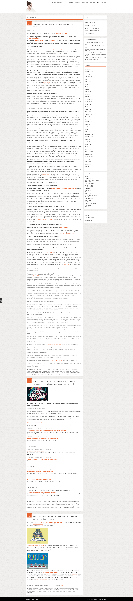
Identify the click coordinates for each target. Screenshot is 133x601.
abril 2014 (87, 93)
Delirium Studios (50, 504)
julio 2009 (87, 158)
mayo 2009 (88, 161)
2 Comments (74, 374)
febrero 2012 (88, 119)
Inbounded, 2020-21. (90, 32)
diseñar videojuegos (68, 504)
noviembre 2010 (89, 136)
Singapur (73, 233)
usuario (66, 507)
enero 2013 (88, 109)
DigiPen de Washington (64, 233)
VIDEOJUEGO (88, 205)
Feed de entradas (89, 217)
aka (35, 545)
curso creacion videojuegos (72, 503)
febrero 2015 (88, 88)
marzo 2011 (88, 131)
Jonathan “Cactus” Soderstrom (44, 219)
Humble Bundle (66, 264)
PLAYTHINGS (85, 2)
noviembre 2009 (89, 153)
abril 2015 (87, 86)
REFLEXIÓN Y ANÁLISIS (91, 195)
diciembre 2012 (89, 111)
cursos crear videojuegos (49, 371)
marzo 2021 (88, 69)
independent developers (58, 589)
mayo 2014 (88, 91)
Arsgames (77, 501)
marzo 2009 (88, 164)
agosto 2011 (88, 124)
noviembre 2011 (89, 121)
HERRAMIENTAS (89, 188)
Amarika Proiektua (66, 501)
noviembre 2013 (89, 99)
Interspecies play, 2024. (90, 25)
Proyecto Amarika (58, 49)
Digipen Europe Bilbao (61, 33)
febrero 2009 (88, 166)
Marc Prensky (50, 252)
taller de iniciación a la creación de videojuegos (63, 188)
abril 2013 (87, 106)
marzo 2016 (88, 81)
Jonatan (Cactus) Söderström (69, 589)
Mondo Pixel (47, 372)
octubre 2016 (88, 76)
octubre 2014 (88, 89)
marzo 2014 (88, 94)
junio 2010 (87, 143)
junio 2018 (87, 74)
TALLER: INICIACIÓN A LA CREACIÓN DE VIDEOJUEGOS (41, 492)
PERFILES (87, 191)
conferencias (58, 369)
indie (34, 372)
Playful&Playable (39, 40)
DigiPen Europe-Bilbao (57, 360)
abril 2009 (87, 163)
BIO (65, 2)
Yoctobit (53, 40)
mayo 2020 (88, 73)
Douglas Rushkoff (46, 174)
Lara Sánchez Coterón (40, 372)
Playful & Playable (37, 276)
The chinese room (51, 507)
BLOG (98, 2)
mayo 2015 (88, 84)
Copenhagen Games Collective (38, 589)
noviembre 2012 (89, 113)
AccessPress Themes (102, 599)
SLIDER (87, 196)
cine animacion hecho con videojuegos (38, 503)
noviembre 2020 (89, 71)
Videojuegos (56, 374)
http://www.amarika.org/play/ (34, 422)
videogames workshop (90, 203)
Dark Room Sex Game (41, 579)
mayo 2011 (88, 129)
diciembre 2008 (89, 168)
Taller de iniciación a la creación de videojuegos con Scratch (95, 54)
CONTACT (103, 2)
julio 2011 (87, 126)
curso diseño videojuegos (38, 371)
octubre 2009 (88, 154)
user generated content (60, 507)
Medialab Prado (46, 591)
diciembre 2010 (89, 134)
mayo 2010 (88, 144)
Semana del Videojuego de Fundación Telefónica (49, 522)
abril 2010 (87, 146)
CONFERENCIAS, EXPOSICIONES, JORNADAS (46, 501)
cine (28, 503)
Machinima (37, 506)
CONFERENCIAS (89, 178)
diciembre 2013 (89, 98)
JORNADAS (88, 190)
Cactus (63, 588)
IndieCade (74, 574)
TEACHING (77, 2)
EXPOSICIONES (89, 185)
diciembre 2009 (89, 151)
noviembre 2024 (89, 68)
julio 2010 (87, 141)
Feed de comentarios (90, 219)
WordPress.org (88, 220)
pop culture (58, 506)
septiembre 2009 (89, 156)
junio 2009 (87, 159)
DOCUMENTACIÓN (40, 369)
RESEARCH (71, 2)
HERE (62, 585)
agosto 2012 (88, 116)
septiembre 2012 (89, 114)
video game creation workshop (54, 344)
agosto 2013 (88, 103)
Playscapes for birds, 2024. (91, 27)
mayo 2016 (88, 78)
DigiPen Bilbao (64, 227)
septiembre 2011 (89, 123)
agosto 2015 (88, 83)
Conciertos (53, 369)
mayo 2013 (88, 104)
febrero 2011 (88, 133)
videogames (51, 374)
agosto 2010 (88, 139)
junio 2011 (87, 128)
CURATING (92, 2)
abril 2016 (87, 79)
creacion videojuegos (65, 369)
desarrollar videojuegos (59, 371)
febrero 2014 (88, 96)
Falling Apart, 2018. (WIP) (91, 33)
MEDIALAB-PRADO (38, 524)
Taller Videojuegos (44, 374)
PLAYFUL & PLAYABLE (55, 372)
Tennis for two (46, 82)
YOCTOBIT (87, 206)
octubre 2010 (88, 138)
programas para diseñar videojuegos (68, 506)
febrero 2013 (88, 108)
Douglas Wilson (48, 589)
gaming (74, 504)
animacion (72, 501)
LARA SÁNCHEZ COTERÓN (57, 2)
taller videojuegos (89, 198)
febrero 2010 (88, 149)
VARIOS (87, 201)
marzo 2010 (88, 148)
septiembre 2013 (89, 101)
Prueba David (88, 193)
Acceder (87, 215)
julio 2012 (87, 118)
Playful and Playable (65, 372)
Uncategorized (88, 200)
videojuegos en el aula (64, 374)
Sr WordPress (88, 49)
